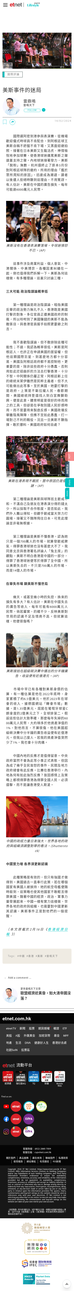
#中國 (21, 956)
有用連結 (44, 1161)
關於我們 (10, 1158)
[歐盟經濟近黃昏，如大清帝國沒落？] (11, 994)
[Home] (16, 5)
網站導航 (31, 1161)
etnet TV (11, 1028)
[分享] (12, 122)
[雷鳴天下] (11, 106)
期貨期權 (44, 1028)
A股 (17, 1035)
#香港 (30, 956)
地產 (9, 1042)
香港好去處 (59, 1042)
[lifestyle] (32, 5)
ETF (65, 1028)
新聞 (22, 1028)
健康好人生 (41, 1042)
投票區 (25, 1049)
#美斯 (39, 956)
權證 (56, 1028)
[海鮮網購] (69, 469)
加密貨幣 (44, 1035)
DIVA (28, 1042)
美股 (9, 1035)
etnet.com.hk (17, 1018)
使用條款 (18, 1161)
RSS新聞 (57, 1161)
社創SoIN (12, 1049)
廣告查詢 (37, 1158)
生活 (18, 1042)
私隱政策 (63, 1158)
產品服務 (24, 1158)
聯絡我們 (50, 1158)
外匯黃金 (29, 1035)
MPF (66, 1035)
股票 (32, 1028)
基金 (57, 1035)
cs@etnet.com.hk (42, 1152)
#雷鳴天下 (51, 956)
